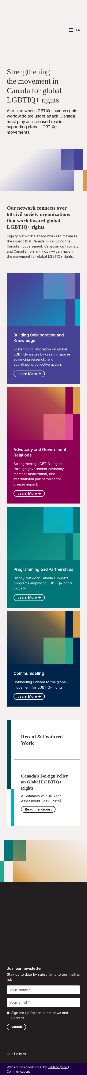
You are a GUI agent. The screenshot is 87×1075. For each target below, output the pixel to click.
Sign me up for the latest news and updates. (39, 1015)
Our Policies (16, 1054)
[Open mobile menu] (71, 30)
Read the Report (38, 809)
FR (78, 30)
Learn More (27, 374)
